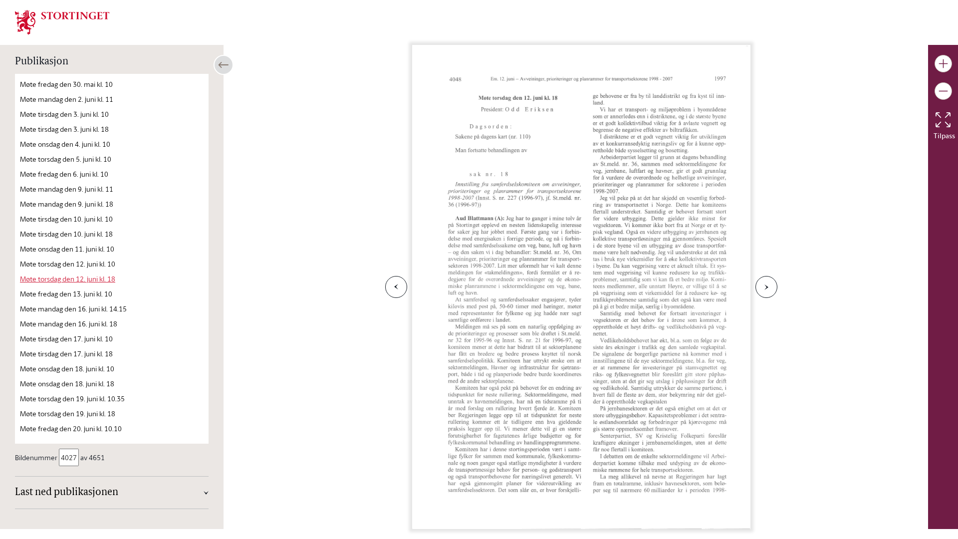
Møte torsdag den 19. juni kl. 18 (67, 413)
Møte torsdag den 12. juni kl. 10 (67, 264)
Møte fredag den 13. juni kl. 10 (66, 293)
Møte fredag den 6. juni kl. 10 (64, 174)
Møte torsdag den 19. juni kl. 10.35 (72, 398)
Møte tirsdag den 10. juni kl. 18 (66, 234)
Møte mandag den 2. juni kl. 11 (66, 99)
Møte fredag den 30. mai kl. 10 (66, 84)
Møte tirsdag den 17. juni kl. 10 (66, 338)
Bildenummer (36, 457)
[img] (62, 21)
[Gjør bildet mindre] (943, 91)
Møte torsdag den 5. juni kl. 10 (65, 159)
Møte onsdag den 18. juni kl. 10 (67, 368)
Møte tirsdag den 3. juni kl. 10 (64, 114)
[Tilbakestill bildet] (943, 120)
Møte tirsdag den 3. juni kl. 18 (64, 129)
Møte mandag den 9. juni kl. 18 (66, 204)
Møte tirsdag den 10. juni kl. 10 (66, 219)
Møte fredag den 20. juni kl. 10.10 (71, 428)
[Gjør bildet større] (943, 63)
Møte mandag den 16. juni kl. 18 (68, 323)
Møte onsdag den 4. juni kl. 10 (65, 144)
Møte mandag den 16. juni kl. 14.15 (73, 308)
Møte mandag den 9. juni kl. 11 (66, 189)
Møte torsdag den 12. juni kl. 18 (67, 278)
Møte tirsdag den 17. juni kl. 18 (66, 353)
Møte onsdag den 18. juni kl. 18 (67, 383)
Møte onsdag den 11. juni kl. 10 (67, 249)
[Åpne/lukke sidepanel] (224, 65)
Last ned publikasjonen (66, 493)
